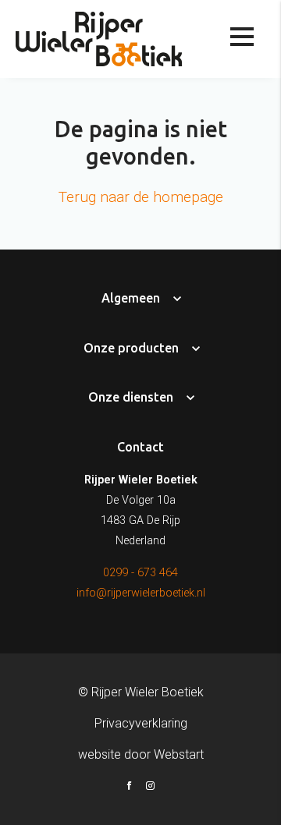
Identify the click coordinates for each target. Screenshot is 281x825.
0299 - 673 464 (140, 572)
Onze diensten (132, 397)
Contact (140, 447)
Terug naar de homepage (141, 197)
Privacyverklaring (140, 723)
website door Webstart (141, 754)
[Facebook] (129, 787)
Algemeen (130, 298)
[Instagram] (150, 787)
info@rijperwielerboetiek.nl (140, 593)
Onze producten (131, 348)
